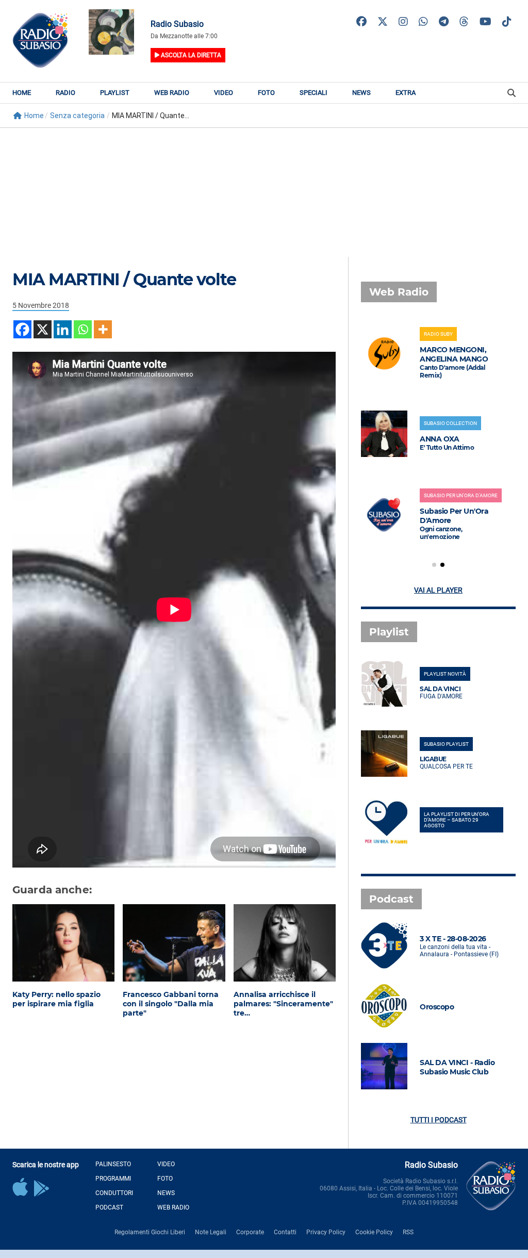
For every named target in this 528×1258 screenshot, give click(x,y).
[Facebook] (22, 329)
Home (21, 92)
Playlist (114, 92)
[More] (103, 329)
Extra (405, 92)
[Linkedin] (63, 329)
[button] (434, 565)
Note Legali (210, 1232)
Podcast (109, 1207)
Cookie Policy (374, 1232)
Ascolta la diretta (190, 55)
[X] (43, 329)
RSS (408, 1232)
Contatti (285, 1232)
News (361, 92)
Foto (266, 92)
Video (223, 92)
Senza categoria (77, 115)
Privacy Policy (325, 1232)
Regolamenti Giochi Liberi (149, 1232)
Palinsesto (113, 1164)
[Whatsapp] (83, 329)
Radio (65, 92)
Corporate (250, 1232)
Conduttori (114, 1193)
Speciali (313, 92)
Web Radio (171, 92)
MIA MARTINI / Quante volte (124, 279)
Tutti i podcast (438, 1120)
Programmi (113, 1178)
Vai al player (438, 590)
